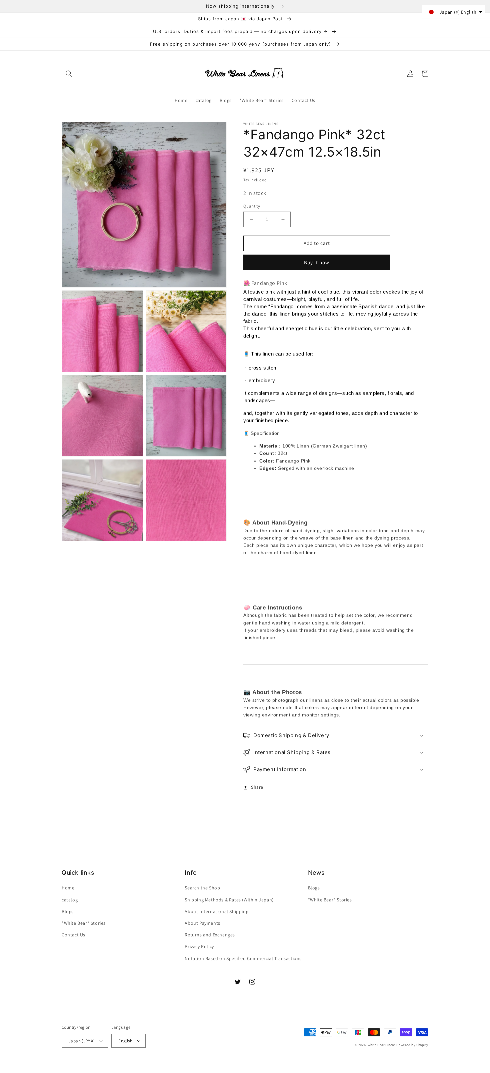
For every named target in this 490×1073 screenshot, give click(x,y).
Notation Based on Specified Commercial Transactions (243, 958)
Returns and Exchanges (210, 935)
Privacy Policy (199, 946)
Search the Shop (202, 888)
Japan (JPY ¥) (82, 1041)
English (125, 1041)
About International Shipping (216, 911)
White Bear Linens (382, 1045)
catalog (70, 900)
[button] (69, 73)
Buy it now (316, 262)
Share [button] (257, 787)
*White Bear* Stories (84, 923)
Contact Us (73, 935)
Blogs (68, 911)
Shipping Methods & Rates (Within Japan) (229, 900)
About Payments (202, 923)
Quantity (251, 206)
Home (68, 888)
